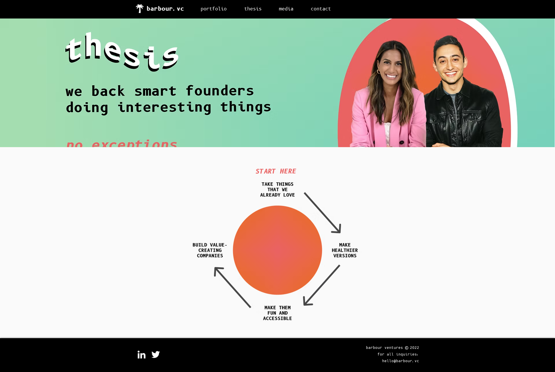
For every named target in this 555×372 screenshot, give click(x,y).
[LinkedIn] (141, 354)
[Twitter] (155, 354)
